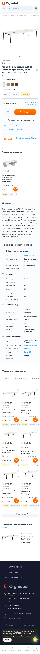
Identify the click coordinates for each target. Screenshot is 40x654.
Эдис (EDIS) (28, 352)
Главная (4, 650)
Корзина (28, 650)
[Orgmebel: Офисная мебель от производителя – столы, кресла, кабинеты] (10, 3)
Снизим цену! (31, 105)
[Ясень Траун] (4, 84)
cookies (18, 631)
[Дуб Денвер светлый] (8, 84)
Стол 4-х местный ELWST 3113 (28, 538)
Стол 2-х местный (27, 412)
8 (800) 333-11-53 (14, 608)
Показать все (6, 527)
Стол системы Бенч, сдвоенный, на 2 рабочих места (9, 178)
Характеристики (8, 76)
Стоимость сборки (15, 130)
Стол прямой (25, 493)
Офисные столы (30, 345)
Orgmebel (20, 587)
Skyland (27, 348)
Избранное (20, 650)
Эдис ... (8, 405)
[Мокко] (17, 84)
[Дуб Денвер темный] (12, 84)
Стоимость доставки (15, 125)
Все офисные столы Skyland (26, 139)
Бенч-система (30, 255)
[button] (19, 56)
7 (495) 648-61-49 (14, 606)
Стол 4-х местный (8, 411)
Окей (7, 640)
